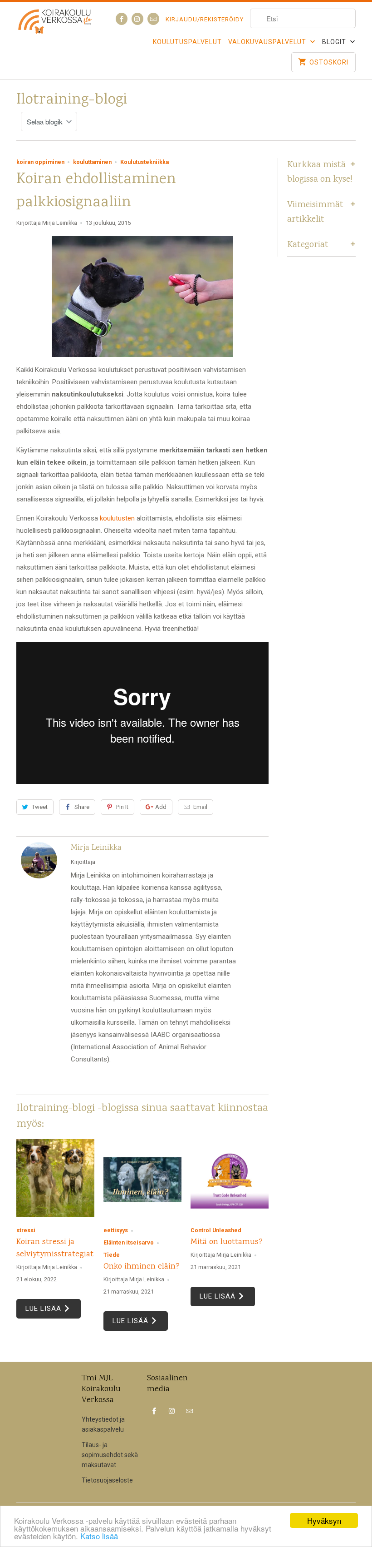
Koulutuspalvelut (187, 41)
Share (81, 806)
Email (200, 806)
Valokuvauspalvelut (268, 41)
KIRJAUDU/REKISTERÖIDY (205, 19)
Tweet (40, 806)
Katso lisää (99, 1536)
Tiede (111, 1254)
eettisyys (115, 1230)
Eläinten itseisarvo (128, 1242)
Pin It (122, 806)
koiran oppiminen (40, 162)
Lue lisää (44, 1308)
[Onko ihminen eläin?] (142, 1178)
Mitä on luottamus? (227, 1242)
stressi (25, 1230)
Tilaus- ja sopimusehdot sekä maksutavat (110, 1454)
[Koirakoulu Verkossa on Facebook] (121, 19)
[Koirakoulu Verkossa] (55, 28)
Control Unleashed (216, 1230)
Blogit (335, 41)
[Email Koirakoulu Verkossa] (153, 19)
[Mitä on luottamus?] (230, 1178)
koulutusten (117, 518)
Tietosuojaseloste (107, 1480)
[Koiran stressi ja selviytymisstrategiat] (55, 1178)
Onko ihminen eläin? (141, 1267)
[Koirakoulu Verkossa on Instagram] (137, 19)
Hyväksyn (324, 1520)
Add (160, 806)
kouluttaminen (92, 162)
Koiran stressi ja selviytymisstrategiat (54, 1248)
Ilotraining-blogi (71, 100)
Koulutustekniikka (144, 162)
